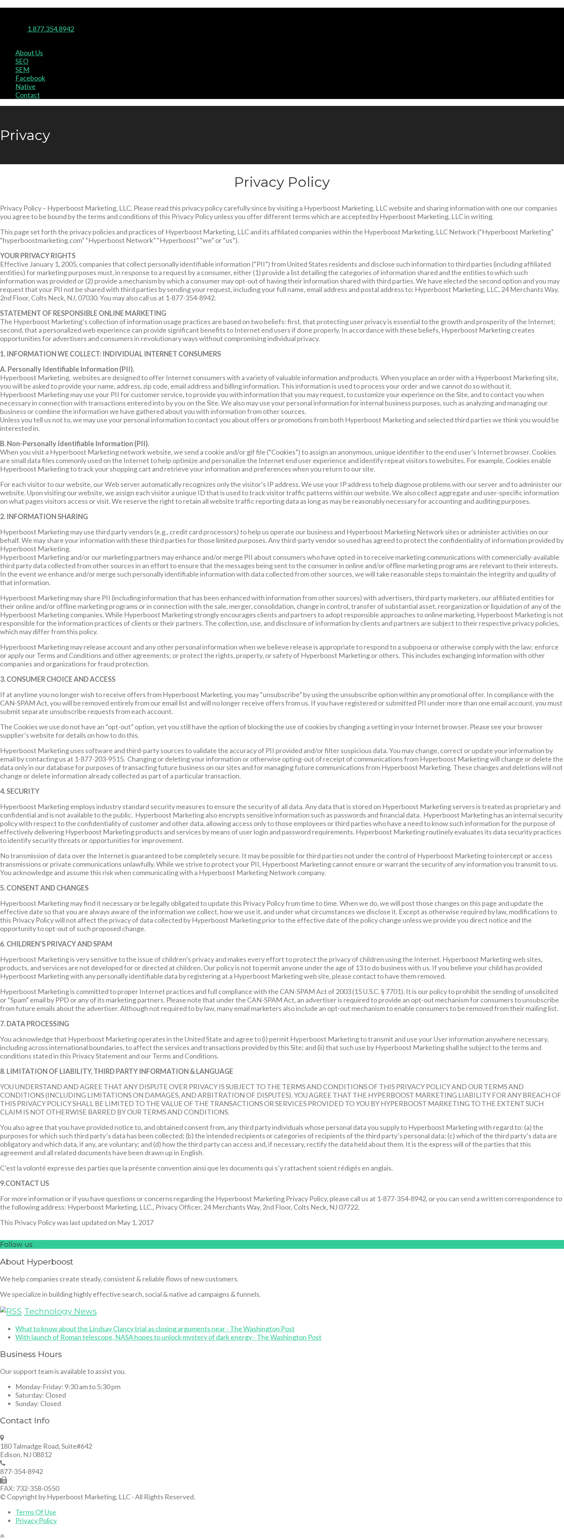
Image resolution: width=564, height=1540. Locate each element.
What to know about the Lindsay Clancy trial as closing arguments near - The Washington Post (155, 1328)
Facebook (30, 78)
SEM (22, 69)
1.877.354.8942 (50, 29)
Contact (27, 95)
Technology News (60, 1311)
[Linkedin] (15, 20)
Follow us (16, 1244)
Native (25, 86)
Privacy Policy (36, 1520)
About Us (29, 52)
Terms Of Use (35, 1512)
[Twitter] (3, 20)
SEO (21, 61)
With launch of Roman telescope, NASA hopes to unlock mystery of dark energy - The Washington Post (168, 1337)
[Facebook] (10, 20)
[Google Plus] (23, 20)
